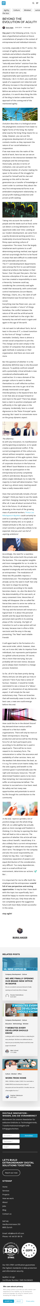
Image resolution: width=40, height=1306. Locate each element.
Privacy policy (30, 1301)
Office (20, 1074)
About (5, 1202)
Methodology (17, 1024)
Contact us (6, 1214)
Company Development (13, 974)
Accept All (9, 1301)
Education (8, 1024)
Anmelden (29, 1135)
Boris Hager (9, 27)
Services (5, 1190)
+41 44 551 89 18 (15, 1236)
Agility (6, 10)
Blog (4, 1210)
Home (4, 1187)
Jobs (4, 1206)
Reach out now (11, 1173)
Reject (19, 1301)
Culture (16, 10)
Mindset (27, 10)
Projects (5, 1194)
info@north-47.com (16, 1233)
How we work (8, 1198)
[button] (37, 3)
